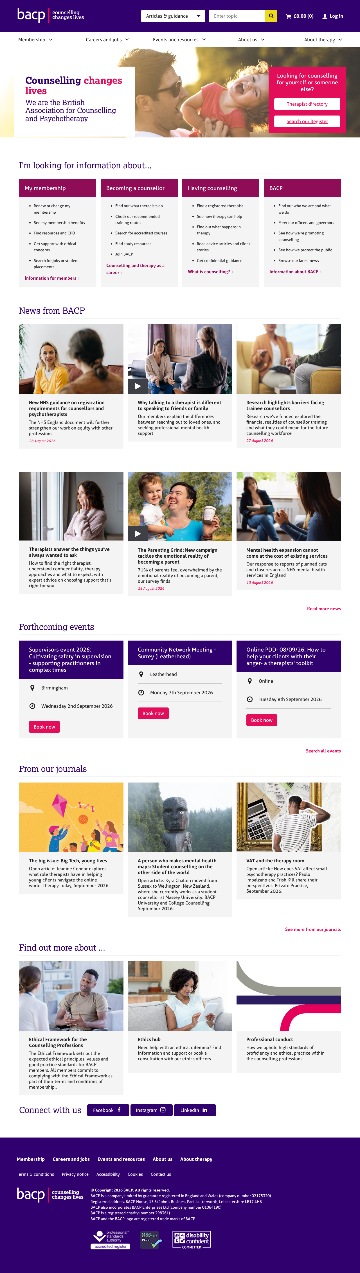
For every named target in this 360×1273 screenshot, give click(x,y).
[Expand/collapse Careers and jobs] (127, 39)
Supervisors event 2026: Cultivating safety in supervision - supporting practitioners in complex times (70, 659)
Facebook (104, 1110)
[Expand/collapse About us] (263, 39)
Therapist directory (307, 104)
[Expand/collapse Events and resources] (204, 39)
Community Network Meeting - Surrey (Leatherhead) (177, 653)
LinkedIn (190, 1110)
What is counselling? (209, 271)
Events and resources (176, 39)
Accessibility (108, 1174)
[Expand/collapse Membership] (51, 39)
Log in (336, 16)
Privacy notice (75, 1174)
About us (247, 39)
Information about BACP (293, 271)
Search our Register (307, 121)
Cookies (135, 1174)
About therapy (319, 39)
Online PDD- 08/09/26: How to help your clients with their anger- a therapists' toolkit (286, 656)
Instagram (147, 1110)
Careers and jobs (104, 39)
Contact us (161, 1174)
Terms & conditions (35, 1174)
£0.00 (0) (304, 16)
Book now (44, 727)
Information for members (50, 278)
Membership (31, 39)
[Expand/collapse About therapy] (340, 39)
